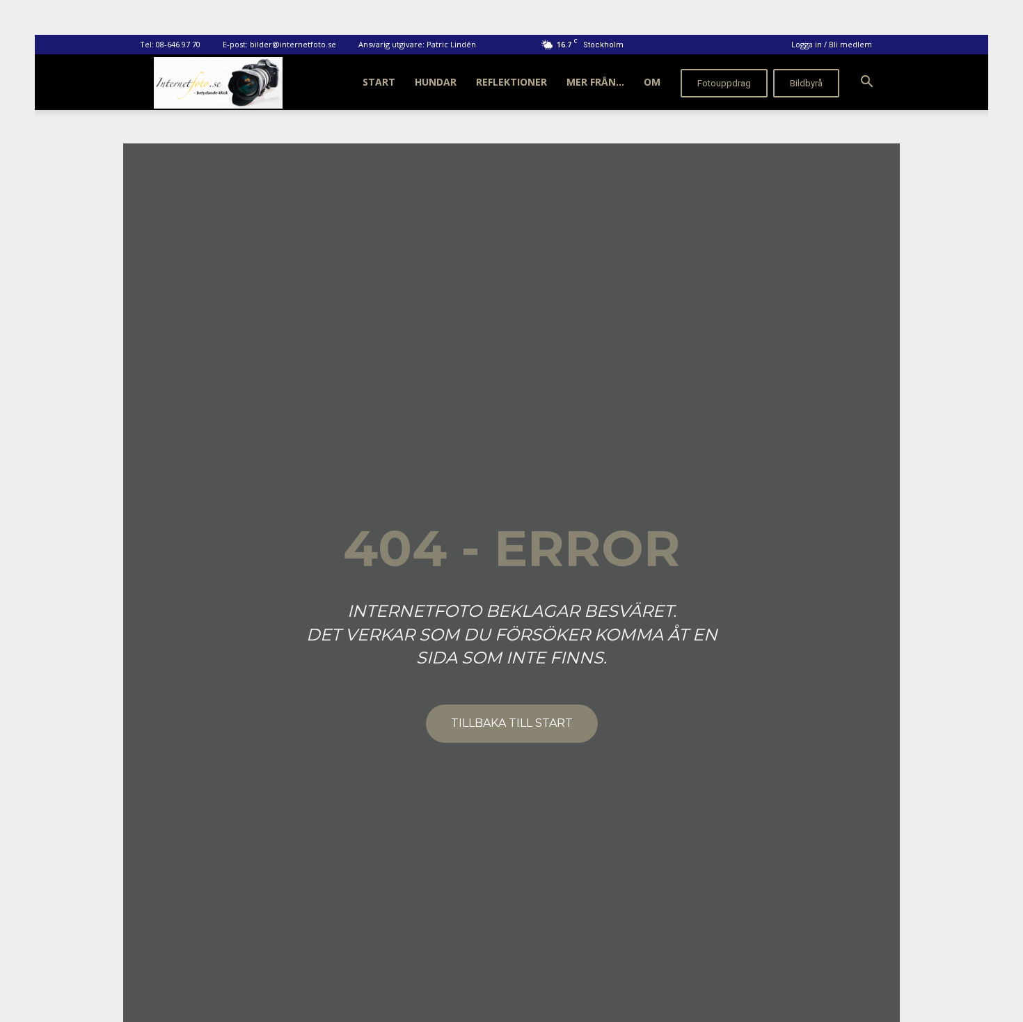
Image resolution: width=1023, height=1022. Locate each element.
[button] (866, 83)
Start (379, 81)
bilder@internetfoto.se (293, 44)
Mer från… (595, 81)
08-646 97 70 (178, 44)
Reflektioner (511, 81)
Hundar (436, 81)
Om (652, 81)
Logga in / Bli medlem (831, 44)
